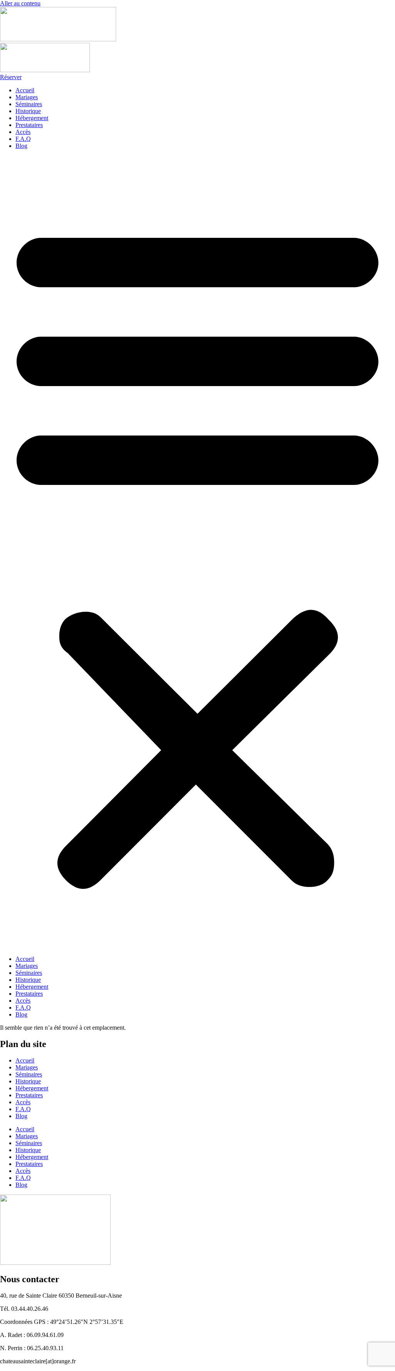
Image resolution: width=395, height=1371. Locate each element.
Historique (28, 111)
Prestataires (29, 125)
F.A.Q (23, 139)
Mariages (26, 97)
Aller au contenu (20, 3)
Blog (21, 145)
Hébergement (31, 118)
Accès (22, 132)
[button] (197, 552)
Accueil (24, 90)
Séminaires (28, 104)
